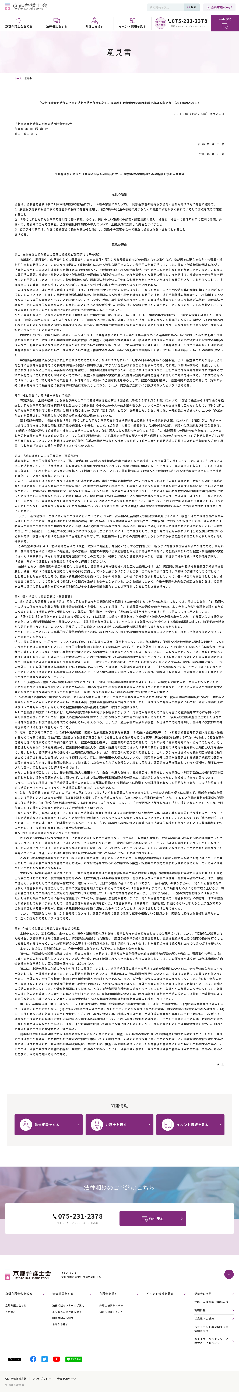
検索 (193, 7)
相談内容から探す (63, 1318)
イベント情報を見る (160, 1293)
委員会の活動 (203, 1293)
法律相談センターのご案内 (68, 1305)
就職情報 (200, 1310)
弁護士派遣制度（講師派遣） (212, 1302)
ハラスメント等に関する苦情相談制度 (211, 1329)
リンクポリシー (42, 1378)
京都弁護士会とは (16, 1305)
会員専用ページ (221, 7)
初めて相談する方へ (111, 1311)
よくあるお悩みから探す (67, 1311)
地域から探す (60, 1324)
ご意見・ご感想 (204, 1318)
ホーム (18, 78)
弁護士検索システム (111, 1305)
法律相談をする (62, 1293)
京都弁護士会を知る (19, 1293)
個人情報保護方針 (16, 1378)
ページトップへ (229, 1274)
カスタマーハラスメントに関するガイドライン (211, 1341)
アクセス (10, 1311)
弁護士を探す (108, 1293)
